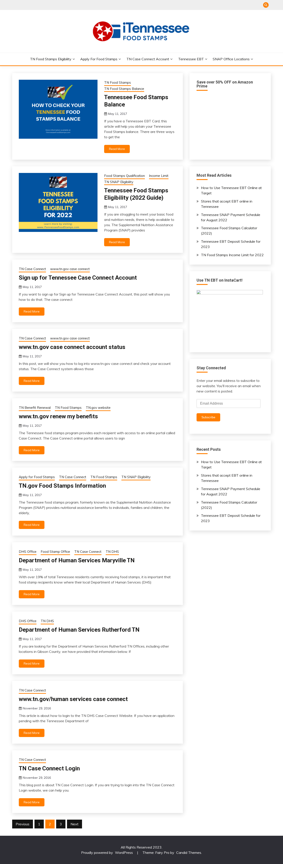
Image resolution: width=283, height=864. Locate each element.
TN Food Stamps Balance (124, 89)
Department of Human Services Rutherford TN (79, 629)
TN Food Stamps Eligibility (50, 59)
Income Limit (158, 176)
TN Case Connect (32, 269)
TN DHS (112, 551)
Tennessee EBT (191, 59)
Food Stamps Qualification (124, 176)
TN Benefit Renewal (35, 407)
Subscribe (208, 417)
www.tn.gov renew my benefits (58, 416)
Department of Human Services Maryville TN (77, 560)
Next (74, 824)
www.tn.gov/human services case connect (73, 699)
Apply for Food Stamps (98, 59)
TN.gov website (98, 407)
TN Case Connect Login (49, 768)
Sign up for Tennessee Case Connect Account (78, 277)
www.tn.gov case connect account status (72, 347)
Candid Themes (188, 852)
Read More (117, 149)
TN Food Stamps (117, 82)
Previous (22, 824)
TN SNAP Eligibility (118, 182)
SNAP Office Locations (231, 59)
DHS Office (27, 551)
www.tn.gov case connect (70, 269)
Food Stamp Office (55, 551)
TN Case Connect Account (147, 59)
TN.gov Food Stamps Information (62, 485)
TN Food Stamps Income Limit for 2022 (232, 255)
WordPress (124, 852)
